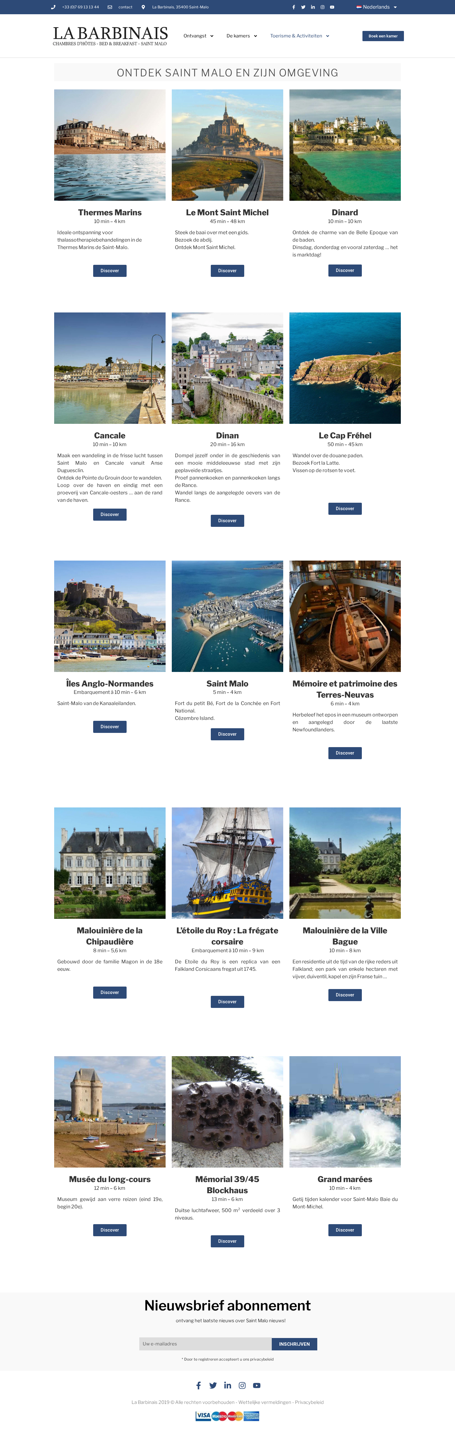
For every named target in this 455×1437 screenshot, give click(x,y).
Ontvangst (195, 36)
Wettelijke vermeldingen (264, 1402)
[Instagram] (322, 7)
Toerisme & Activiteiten (296, 36)
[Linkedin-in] (313, 7)
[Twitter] (303, 7)
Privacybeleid (309, 1402)
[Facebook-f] (294, 7)
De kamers (238, 36)
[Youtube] (332, 7)
